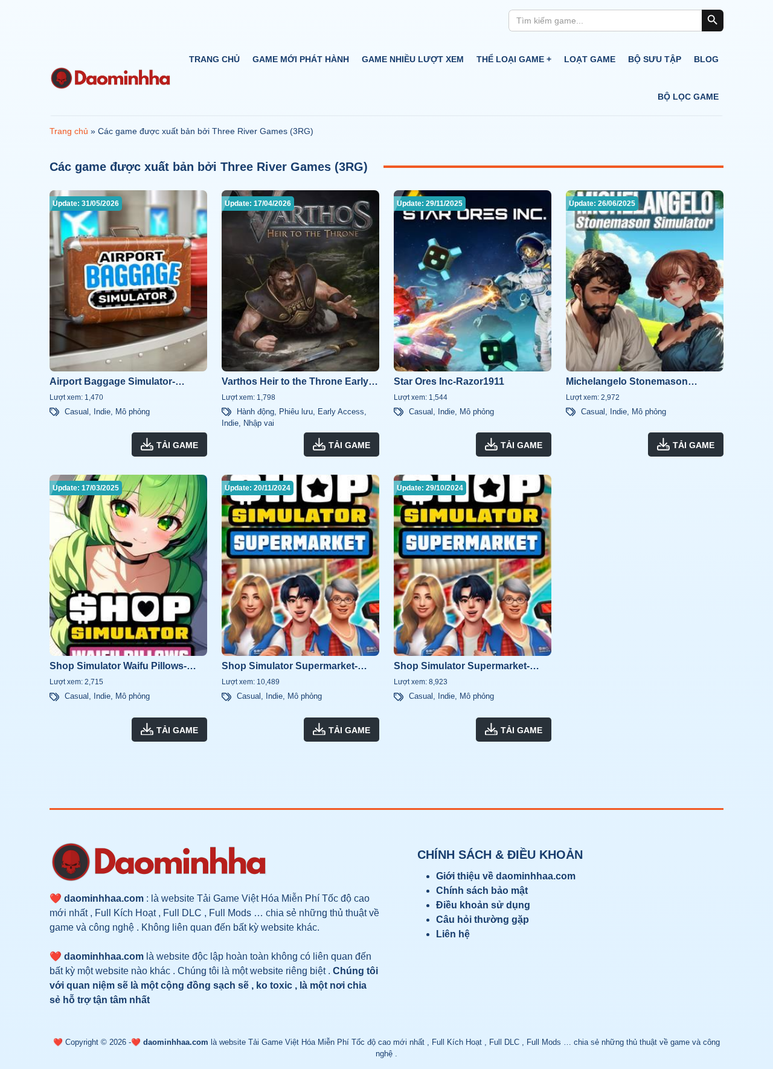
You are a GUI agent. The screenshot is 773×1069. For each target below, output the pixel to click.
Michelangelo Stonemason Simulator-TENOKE (627, 382)
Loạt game (589, 59)
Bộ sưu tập (654, 59)
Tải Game (177, 445)
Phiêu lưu (296, 411)
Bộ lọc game (688, 96)
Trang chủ (214, 59)
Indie (102, 411)
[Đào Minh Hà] (110, 78)
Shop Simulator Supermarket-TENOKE (290, 667)
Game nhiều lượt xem (413, 59)
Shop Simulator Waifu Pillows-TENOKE (118, 667)
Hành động (255, 411)
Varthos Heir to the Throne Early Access (295, 382)
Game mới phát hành (300, 59)
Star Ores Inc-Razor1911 (449, 381)
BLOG (706, 59)
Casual (77, 411)
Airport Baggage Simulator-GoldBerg (112, 382)
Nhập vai (258, 423)
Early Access (341, 411)
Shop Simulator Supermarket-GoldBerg (462, 667)
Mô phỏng (132, 411)
